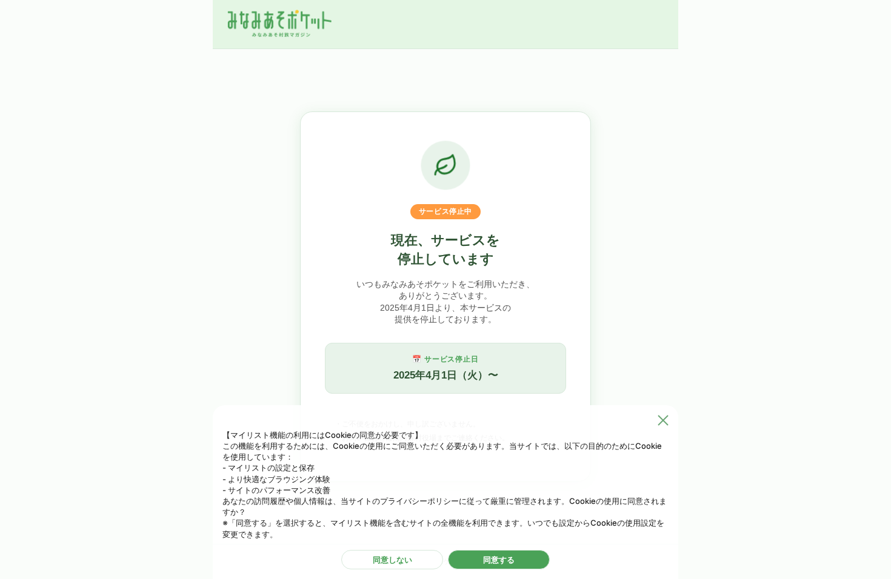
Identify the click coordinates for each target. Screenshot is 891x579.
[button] (663, 420)
